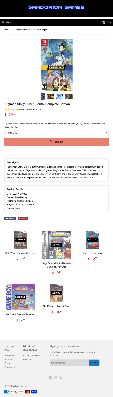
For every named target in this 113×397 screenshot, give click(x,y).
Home (6, 30)
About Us (27, 359)
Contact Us (9, 367)
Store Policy (10, 355)
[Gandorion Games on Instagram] (60, 377)
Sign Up (94, 363)
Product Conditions (32, 355)
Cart (108, 22)
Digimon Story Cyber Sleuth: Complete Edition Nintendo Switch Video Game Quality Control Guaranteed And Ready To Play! (54, 125)
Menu (8, 22)
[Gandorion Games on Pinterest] (55, 377)
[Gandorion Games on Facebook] (50, 377)
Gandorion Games (19, 386)
